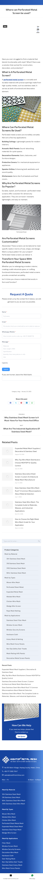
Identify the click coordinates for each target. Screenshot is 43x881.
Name (4, 312)
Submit (6, 369)
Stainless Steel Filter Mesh (16, 620)
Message (5, 342)
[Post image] (7, 451)
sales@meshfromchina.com (14, 775)
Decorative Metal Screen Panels (18, 658)
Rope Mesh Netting (13, 611)
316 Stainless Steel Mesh (15, 563)
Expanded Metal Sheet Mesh (12, 826)
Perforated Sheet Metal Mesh (13, 823)
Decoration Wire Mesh (10, 852)
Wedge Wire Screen (13, 606)
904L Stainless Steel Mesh (16, 573)
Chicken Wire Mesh (13, 601)
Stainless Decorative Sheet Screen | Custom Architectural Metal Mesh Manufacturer (26, 477)
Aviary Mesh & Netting (14, 639)
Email (4, 322)
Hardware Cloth (12, 634)
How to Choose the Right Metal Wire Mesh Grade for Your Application (27, 522)
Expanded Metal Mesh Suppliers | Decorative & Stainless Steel (28, 449)
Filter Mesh (6, 843)
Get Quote (21, 736)
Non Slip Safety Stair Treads (16, 649)
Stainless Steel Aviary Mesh (12, 865)
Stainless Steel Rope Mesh (11, 829)
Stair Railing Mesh (8, 859)
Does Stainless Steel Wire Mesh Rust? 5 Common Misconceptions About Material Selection (28, 491)
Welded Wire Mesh (13, 596)
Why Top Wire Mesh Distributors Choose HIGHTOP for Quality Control (27, 463)
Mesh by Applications (12, 615)
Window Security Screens (15, 630)
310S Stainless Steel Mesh (16, 568)
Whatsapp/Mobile (9, 332)
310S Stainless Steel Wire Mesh (13, 804)
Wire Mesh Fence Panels (15, 644)
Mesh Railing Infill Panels (15, 653)
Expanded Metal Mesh (14, 592)
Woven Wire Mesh (13, 582)
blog (5, 26)
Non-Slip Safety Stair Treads (12, 862)
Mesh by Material (10, 554)
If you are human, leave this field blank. (17, 374)
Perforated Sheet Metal (15, 587)
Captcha (5, 363)
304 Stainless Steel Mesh (15, 559)
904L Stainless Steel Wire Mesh (13, 800)
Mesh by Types (9, 578)
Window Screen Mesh (14, 625)
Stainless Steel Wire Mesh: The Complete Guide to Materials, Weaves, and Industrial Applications (27, 506)
